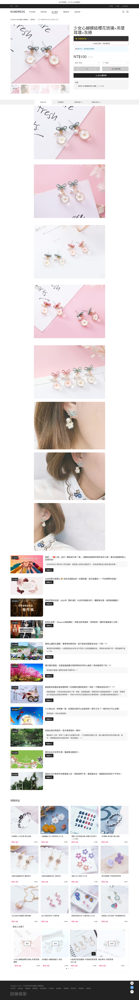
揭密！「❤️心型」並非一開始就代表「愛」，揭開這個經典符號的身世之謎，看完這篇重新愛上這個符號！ (85, 558)
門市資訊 (12, 988)
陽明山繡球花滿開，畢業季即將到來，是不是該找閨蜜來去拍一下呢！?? (76, 643)
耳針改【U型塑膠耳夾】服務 (87, 86)
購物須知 (35, 988)
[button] (13, 54)
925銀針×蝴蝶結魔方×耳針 (52, 959)
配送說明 (58, 988)
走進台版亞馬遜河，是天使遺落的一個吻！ (63, 730)
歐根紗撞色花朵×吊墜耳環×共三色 (83, 916)
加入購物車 (102, 75)
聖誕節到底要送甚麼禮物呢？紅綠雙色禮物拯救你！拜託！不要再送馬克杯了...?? (80, 687)
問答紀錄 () (78, 102)
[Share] (132, 987)
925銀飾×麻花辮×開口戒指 (111, 836)
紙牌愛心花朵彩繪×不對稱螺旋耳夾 (113, 916)
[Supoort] (132, 983)
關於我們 (73, 988)
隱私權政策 (43, 988)
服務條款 (27, 988)
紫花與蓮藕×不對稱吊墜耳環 (111, 876)
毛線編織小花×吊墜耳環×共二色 (52, 836)
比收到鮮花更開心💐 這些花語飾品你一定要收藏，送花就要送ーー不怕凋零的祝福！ (81, 578)
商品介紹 (43, 102)
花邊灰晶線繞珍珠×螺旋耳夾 (21, 876)
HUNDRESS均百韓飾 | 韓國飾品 (19, 19)
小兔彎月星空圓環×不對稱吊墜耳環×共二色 (83, 960)
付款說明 (51, 988)
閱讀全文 (49, 570)
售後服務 (66, 988)
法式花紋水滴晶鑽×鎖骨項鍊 (21, 916)
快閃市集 (20, 988)
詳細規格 (61, 102)
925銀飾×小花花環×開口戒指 (21, 836)
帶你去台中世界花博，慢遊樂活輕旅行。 (62, 752)
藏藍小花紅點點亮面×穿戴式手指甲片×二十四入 (84, 837)
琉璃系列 (32, 19)
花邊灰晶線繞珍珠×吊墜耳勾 (51, 876)
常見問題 (81, 988)
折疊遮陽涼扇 (82, 39)
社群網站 (88, 988)
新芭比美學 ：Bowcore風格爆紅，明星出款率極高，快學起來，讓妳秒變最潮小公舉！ (82, 622)
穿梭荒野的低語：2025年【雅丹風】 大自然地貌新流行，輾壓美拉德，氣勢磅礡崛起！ (82, 600)
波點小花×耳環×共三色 (79, 876)
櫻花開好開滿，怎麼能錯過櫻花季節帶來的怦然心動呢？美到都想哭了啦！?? (78, 665)
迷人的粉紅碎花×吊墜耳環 (50, 916)
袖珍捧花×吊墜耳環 (105, 959)
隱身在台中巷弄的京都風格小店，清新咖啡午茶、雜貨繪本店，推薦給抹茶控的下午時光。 (83, 773)
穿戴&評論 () (96, 102)
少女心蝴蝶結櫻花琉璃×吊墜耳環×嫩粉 (27, 960)
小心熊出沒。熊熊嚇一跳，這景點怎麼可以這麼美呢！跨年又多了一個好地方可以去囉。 (82, 708)
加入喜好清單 (116, 69)
